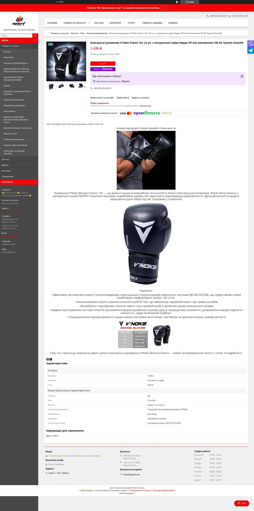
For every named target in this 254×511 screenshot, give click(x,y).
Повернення (8, 176)
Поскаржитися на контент (141, 491)
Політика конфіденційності (164, 491)
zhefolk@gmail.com (10, 236)
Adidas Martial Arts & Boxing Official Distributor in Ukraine (16, 70)
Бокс (83, 33)
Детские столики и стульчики (17, 128)
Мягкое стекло (10, 133)
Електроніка (9, 111)
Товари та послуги (10, 46)
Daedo (7, 85)
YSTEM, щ (206, 295)
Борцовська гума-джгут (15, 105)
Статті (131, 23)
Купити (103, 63)
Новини (172, 23)
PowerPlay (8, 57)
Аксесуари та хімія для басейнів (14, 152)
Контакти (115, 23)
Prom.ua (141, 488)
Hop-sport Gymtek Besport (15, 63)
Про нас (5, 159)
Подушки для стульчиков (15, 145)
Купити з (98, 69)
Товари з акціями (152, 23)
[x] (51, 360)
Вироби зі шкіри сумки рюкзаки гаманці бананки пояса (16, 119)
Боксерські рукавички (97, 33)
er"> (66, 124)
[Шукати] (35, 35)
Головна (52, 23)
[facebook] (47, 360)
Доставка (6, 170)
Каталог (7, 51)
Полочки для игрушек (14, 139)
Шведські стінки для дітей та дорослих (17, 92)
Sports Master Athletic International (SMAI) (13, 78)
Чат (244, 503)
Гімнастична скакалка (14, 99)
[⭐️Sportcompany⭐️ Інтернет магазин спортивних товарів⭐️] (19, 21)
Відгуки (5, 165)
